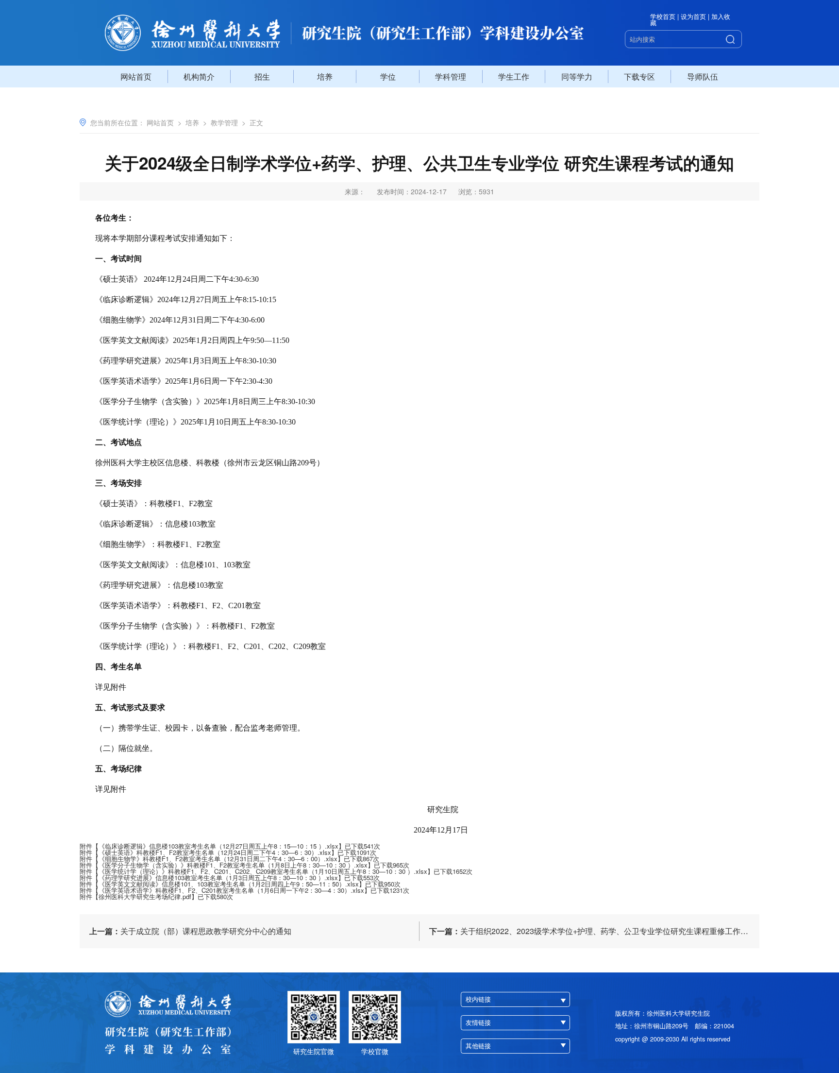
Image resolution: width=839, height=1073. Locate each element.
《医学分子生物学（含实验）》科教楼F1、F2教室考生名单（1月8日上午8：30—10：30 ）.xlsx (233, 864)
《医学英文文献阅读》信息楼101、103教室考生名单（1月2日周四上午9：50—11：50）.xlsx (229, 883)
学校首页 (662, 16)
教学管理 (224, 122)
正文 (256, 122)
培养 (325, 76)
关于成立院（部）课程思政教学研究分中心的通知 (190, 931)
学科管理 (450, 76)
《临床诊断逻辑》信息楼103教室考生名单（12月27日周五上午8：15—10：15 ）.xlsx (218, 846)
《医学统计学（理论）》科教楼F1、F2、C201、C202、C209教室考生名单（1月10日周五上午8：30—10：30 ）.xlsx (263, 871)
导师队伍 (702, 76)
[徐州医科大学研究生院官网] (344, 33)
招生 (262, 76)
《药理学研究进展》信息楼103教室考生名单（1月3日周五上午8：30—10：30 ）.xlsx (218, 877)
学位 (388, 76)
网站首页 (135, 76)
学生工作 (513, 76)
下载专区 (639, 76)
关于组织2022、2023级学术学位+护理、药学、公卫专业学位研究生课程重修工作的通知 (594, 931)
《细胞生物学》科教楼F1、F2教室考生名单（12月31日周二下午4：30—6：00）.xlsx (218, 858)
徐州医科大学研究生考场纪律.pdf (145, 896)
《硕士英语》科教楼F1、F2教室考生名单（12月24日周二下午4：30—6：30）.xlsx (215, 852)
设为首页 (693, 16)
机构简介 (199, 76)
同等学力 (576, 76)
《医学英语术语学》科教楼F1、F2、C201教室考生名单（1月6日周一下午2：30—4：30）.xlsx (231, 890)
